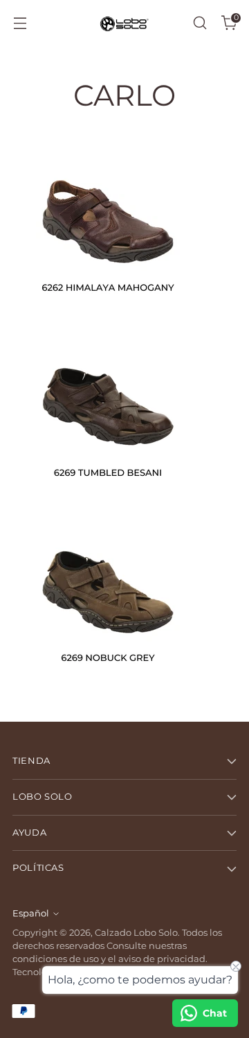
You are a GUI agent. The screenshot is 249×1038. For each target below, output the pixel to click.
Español (30, 913)
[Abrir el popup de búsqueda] (199, 23)
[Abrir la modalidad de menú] (20, 23)
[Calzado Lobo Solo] (124, 23)
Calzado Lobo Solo (136, 933)
